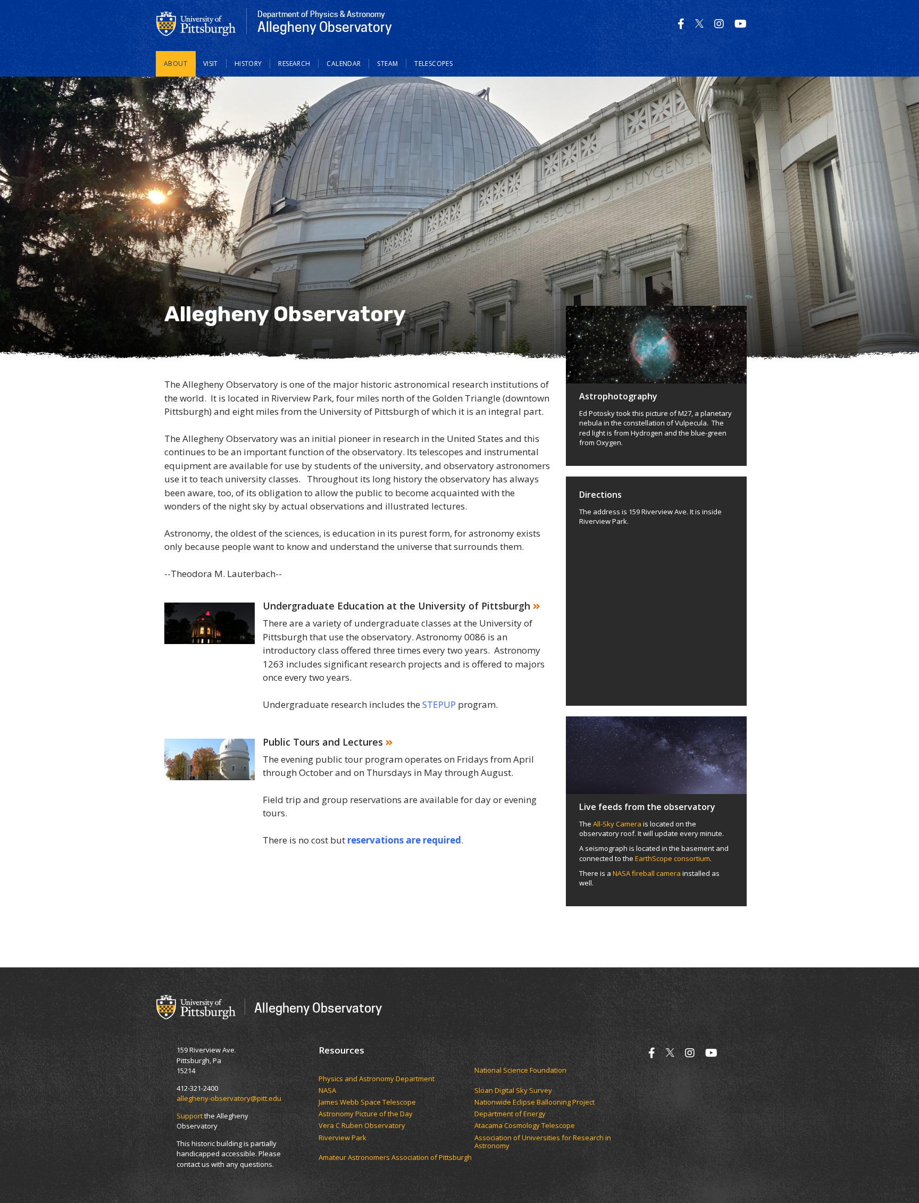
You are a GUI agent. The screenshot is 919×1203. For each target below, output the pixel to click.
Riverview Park (342, 1138)
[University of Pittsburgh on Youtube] (740, 23)
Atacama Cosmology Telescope (524, 1126)
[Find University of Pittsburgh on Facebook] (681, 23)
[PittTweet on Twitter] (699, 23)
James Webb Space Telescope (367, 1102)
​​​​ (396, 1070)
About (175, 63)
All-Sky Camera (617, 824)
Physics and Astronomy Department (377, 1079)
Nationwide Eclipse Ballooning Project (534, 1102)
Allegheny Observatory (318, 1007)
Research (294, 63)
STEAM (387, 63)
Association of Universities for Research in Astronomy (542, 1142)
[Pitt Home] (196, 23)
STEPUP (439, 704)
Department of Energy (510, 1114)
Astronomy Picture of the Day (366, 1114)
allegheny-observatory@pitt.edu (229, 1098)
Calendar (344, 63)
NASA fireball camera (647, 873)
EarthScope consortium (671, 858)
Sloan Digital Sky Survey (513, 1091)
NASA (327, 1091)
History (248, 63)
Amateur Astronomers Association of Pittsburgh (395, 1158)
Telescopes (433, 63)
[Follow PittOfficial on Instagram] (719, 23)
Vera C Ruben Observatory (362, 1126)
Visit (210, 63)
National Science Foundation (520, 1070)
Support (190, 1116)
